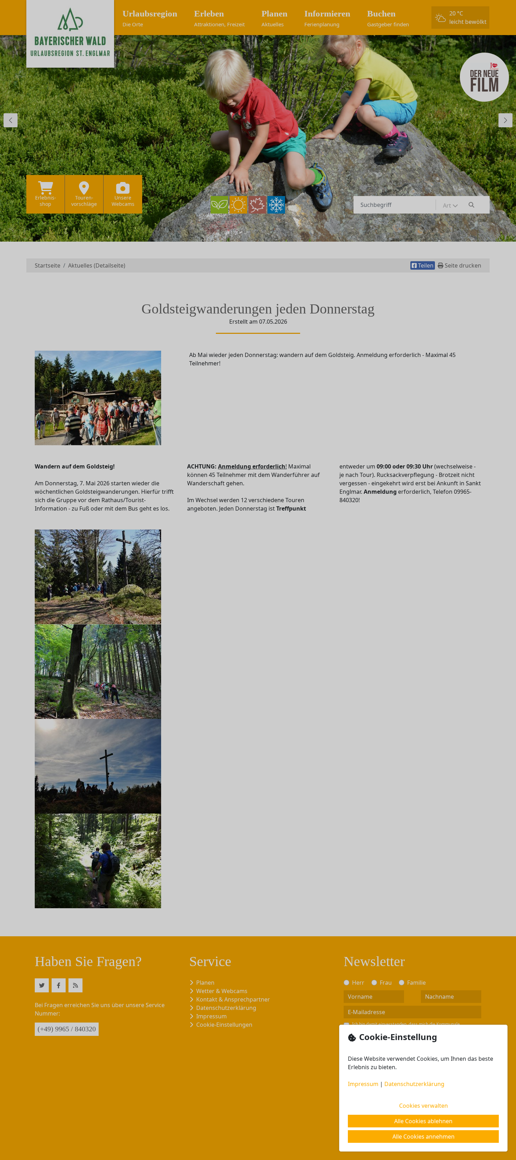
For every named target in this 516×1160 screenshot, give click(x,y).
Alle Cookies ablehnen (423, 1121)
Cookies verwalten (423, 1106)
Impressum (363, 1084)
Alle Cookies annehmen (423, 1136)
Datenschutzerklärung (414, 1084)
